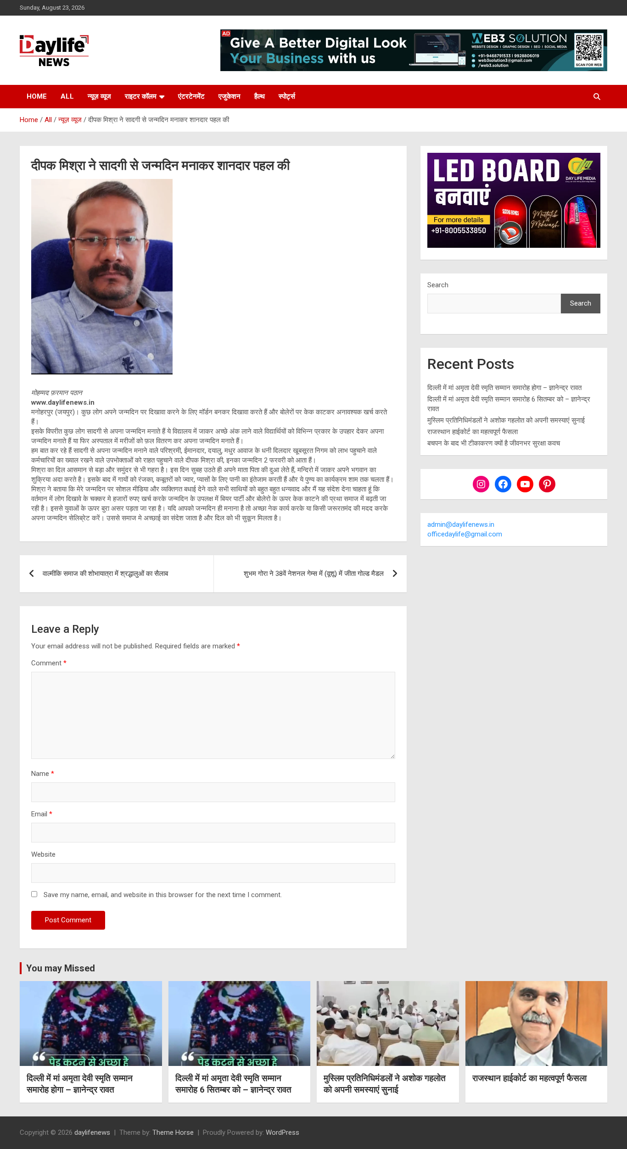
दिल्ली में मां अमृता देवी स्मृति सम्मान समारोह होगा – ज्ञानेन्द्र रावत (504, 388)
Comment (49, 663)
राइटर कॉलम (141, 96)
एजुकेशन (229, 96)
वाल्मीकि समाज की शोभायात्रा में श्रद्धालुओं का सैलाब (105, 573)
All (67, 96)
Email (41, 814)
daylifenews (92, 1132)
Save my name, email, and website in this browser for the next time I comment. (163, 895)
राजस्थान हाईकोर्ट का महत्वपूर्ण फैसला (472, 432)
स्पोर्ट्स (287, 96)
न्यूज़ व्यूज (99, 96)
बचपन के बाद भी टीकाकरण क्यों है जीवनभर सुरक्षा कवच (493, 443)
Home (37, 96)
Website (43, 854)
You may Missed (60, 968)
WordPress (282, 1132)
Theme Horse (173, 1132)
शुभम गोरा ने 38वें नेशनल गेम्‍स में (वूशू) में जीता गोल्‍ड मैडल (314, 573)
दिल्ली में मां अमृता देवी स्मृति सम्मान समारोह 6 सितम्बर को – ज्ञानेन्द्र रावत (233, 1084)
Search (437, 285)
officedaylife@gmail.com (464, 534)
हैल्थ (259, 96)
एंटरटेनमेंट (191, 96)
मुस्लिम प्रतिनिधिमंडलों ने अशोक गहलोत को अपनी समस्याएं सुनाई (506, 420)
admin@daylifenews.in (460, 524)
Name (42, 774)
